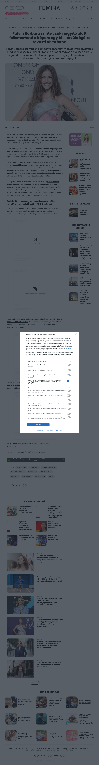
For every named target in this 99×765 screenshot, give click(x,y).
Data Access (49, 430)
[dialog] (49, 382)
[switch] (69, 365)
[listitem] (49, 361)
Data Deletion (40, 430)
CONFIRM (38, 424)
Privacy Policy (58, 430)
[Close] (76, 334)
